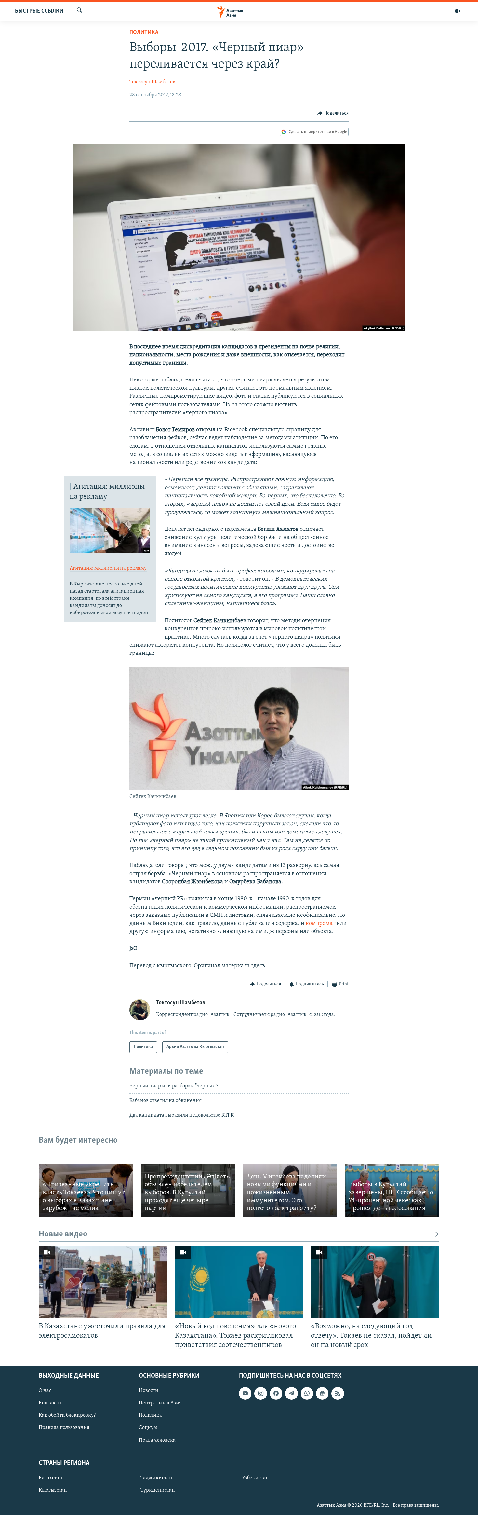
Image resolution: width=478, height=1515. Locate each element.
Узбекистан (255, 1478)
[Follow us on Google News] (322, 1393)
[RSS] (337, 1393)
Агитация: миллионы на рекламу (108, 568)
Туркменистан (157, 1490)
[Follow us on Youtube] (245, 1393)
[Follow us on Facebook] (276, 1393)
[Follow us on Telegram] (291, 1393)
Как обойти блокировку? (67, 1415)
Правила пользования (64, 1427)
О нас (45, 1390)
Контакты (50, 1403)
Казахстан (50, 1478)
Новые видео (63, 1234)
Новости (148, 1390)
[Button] (333, 113)
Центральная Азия (160, 1403)
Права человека (157, 1440)
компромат (320, 924)
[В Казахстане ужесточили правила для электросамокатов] (103, 1282)
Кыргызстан (53, 1490)
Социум (148, 1427)
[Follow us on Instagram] (260, 1393)
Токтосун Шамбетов (152, 82)
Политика (143, 32)
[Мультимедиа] (458, 11)
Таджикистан (156, 1478)
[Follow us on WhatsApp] (307, 1393)
